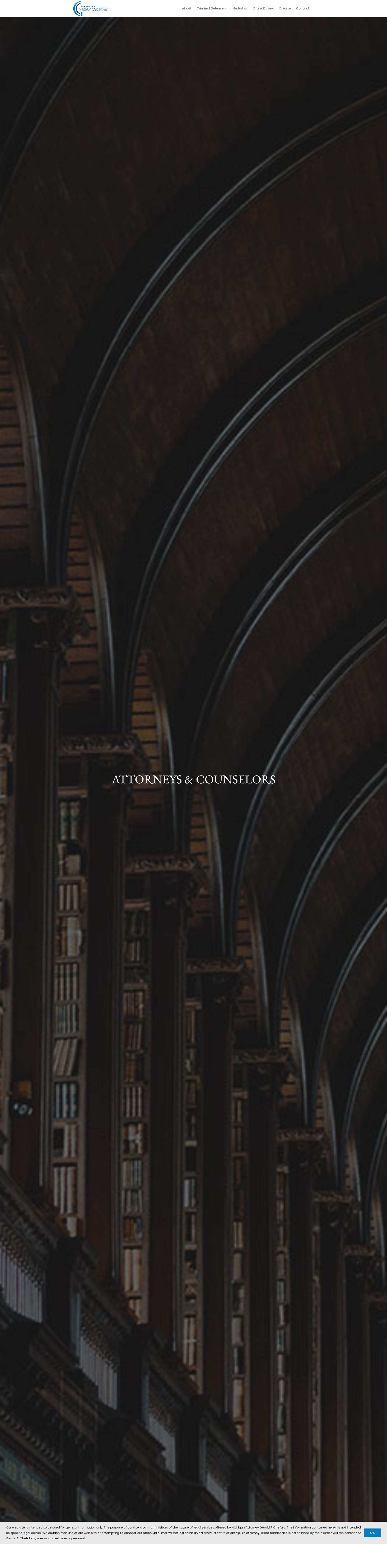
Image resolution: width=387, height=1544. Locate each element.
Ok (372, 1533)
